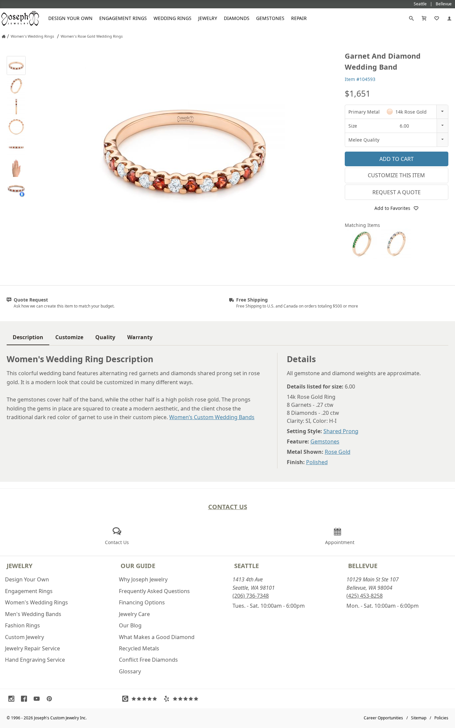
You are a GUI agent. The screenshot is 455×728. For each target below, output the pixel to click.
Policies (441, 718)
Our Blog (130, 625)
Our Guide (138, 565)
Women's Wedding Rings (36, 602)
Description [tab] (28, 337)
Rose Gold (337, 451)
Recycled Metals (139, 648)
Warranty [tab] (140, 337)
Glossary (130, 671)
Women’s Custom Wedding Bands (211, 417)
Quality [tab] (105, 337)
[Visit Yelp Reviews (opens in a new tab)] (183, 699)
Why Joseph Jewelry (143, 579)
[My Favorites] (436, 18)
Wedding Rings (173, 18)
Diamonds (236, 18)
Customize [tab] (69, 337)
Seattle (246, 565)
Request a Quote (396, 192)
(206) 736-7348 (250, 595)
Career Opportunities (383, 718)
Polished (317, 462)
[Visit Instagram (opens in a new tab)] (13, 698)
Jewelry (207, 18)
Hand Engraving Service (35, 659)
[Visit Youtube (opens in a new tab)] (38, 698)
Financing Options (142, 602)
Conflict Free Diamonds (148, 659)
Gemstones (270, 18)
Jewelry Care (134, 614)
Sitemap (418, 718)
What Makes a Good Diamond (157, 637)
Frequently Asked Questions (154, 591)
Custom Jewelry (24, 637)
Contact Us (227, 506)
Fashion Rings (22, 625)
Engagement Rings (123, 18)
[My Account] (449, 18)
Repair (299, 18)
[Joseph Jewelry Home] (4, 36)
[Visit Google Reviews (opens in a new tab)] (141, 699)
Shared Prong (340, 431)
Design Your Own (70, 18)
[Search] (411, 18)
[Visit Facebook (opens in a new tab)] (25, 698)
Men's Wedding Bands (33, 614)
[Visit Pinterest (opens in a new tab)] (51, 698)
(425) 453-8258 (364, 595)
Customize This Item (396, 175)
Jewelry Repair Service (32, 648)
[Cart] (424, 18)
